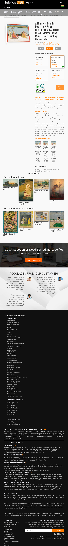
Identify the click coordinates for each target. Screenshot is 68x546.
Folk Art (9, 333)
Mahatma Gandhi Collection (14, 362)
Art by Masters (28, 11)
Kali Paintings (10, 395)
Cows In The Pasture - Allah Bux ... (41, 191)
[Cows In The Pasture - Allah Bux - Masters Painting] (41, 184)
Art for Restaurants (12, 410)
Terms (6, 531)
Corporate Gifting (11, 423)
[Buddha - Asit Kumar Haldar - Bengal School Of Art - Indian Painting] (26, 190)
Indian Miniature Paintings (51, 169)
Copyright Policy (8, 533)
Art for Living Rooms (12, 402)
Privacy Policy (8, 534)
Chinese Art (10, 371)
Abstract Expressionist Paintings (15, 343)
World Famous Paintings (13, 372)
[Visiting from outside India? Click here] (45, 429)
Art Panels (9, 348)
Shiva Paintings (11, 353)
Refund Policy (8, 529)
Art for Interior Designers (13, 424)
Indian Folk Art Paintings (13, 381)
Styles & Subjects (6, 11)
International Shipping (10, 536)
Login (26, 3)
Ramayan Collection (12, 384)
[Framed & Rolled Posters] (22, 455)
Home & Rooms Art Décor (20, 12)
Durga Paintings (11, 393)
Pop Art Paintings (11, 336)
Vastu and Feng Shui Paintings (15, 396)
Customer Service (9, 538)
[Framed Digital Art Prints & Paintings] (31, 472)
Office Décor (10, 421)
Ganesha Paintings (12, 357)
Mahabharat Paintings (12, 376)
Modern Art (10, 331)
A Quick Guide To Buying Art (11, 522)
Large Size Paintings (40, 12)
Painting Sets (10, 386)
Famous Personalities (12, 390)
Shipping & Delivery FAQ (10, 524)
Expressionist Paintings (13, 322)
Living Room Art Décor (42, 171)
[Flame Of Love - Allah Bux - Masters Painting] (57, 189)
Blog (45, 11)
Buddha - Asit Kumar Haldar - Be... (24, 203)
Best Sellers (50, 11)
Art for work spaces (12, 416)
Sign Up (31, 3)
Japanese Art (10, 365)
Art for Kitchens (11, 405)
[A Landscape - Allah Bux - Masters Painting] (10, 182)
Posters (34, 11)
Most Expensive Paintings (13, 379)
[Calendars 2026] (15, 445)
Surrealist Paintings (12, 341)
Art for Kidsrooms (12, 407)
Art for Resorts (11, 412)
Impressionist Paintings (13, 324)
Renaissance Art (11, 339)
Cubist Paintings (11, 320)
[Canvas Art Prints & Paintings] (25, 463)
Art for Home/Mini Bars (13, 409)
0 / (60, 3)
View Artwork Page (55, 44)
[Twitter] (55, 534)
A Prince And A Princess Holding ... (25, 229)
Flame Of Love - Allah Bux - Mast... (56, 201)
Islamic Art (10, 326)
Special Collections (13, 11)
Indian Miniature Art (12, 329)
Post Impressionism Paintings (15, 338)
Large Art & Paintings (12, 388)
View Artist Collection (41, 44)
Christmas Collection (12, 383)
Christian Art (10, 369)
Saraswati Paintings (12, 360)
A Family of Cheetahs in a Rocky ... (9, 234)
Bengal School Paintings (13, 367)
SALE (62, 11)
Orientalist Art (10, 334)
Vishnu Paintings (11, 355)
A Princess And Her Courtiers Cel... (39, 223)
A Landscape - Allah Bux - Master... (9, 188)
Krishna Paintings (11, 350)
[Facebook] (58, 534)
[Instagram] (60, 534)
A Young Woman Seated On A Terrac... (56, 230)
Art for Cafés (10, 414)
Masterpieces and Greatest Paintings (17, 377)
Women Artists (11, 374)
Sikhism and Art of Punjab (14, 391)
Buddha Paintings (11, 352)
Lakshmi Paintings (12, 359)
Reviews (6, 528)
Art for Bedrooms (11, 404)
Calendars (56, 11)
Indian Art (38, 169)
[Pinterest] (63, 534)
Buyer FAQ (7, 526)
